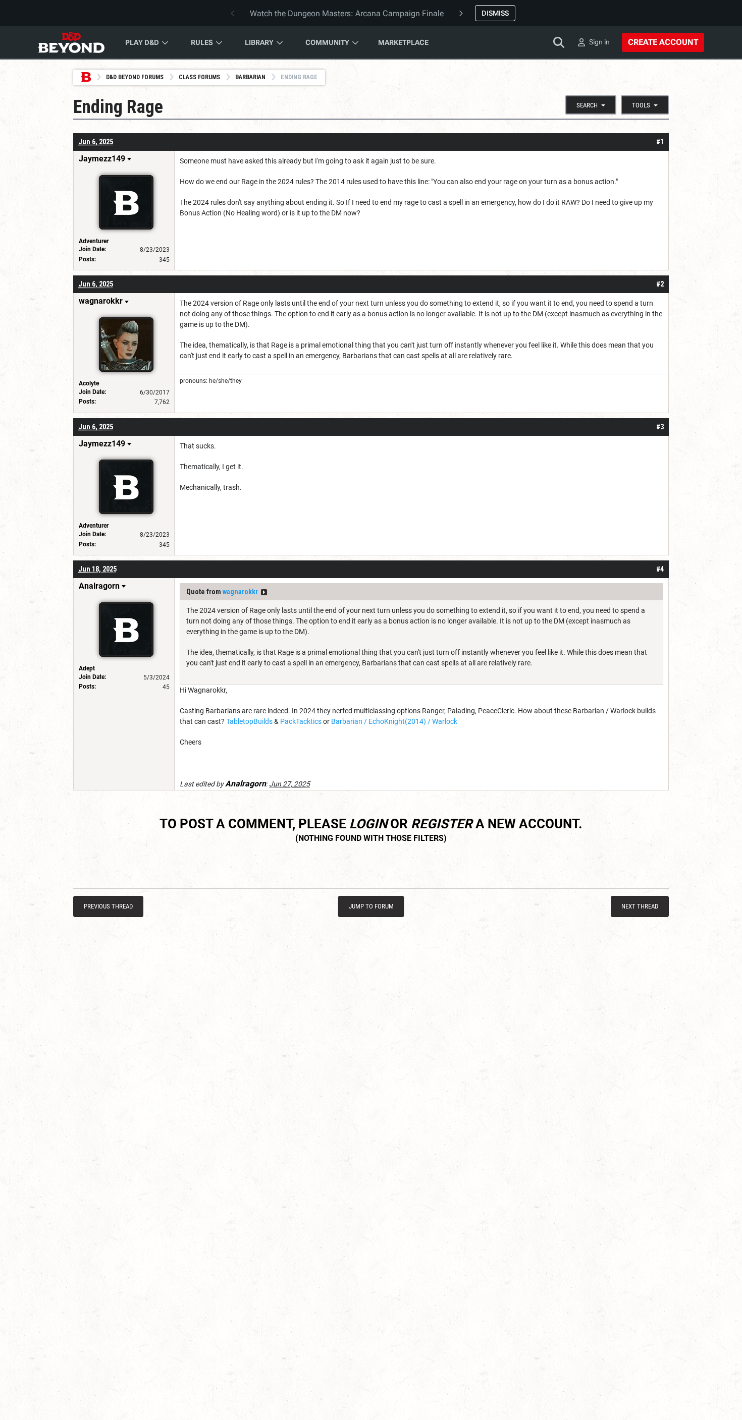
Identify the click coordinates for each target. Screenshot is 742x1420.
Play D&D (142, 42)
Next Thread (639, 906)
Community (327, 42)
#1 (660, 142)
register (441, 823)
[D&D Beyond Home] (71, 42)
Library (259, 42)
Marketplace (403, 42)
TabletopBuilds (250, 721)
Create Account (663, 42)
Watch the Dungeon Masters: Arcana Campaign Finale (347, 13)
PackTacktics (301, 721)
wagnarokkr (240, 592)
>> (264, 592)
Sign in (599, 42)
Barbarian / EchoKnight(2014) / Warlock (394, 721)
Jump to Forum (371, 906)
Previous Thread (108, 906)
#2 (660, 284)
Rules (202, 42)
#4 (660, 569)
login (368, 823)
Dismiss (495, 13)
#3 (660, 427)
